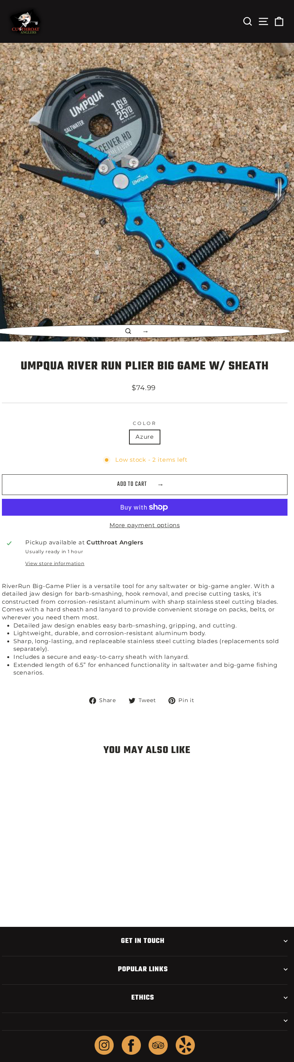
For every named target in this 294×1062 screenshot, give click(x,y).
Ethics (142, 998)
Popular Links (143, 969)
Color (145, 423)
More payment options (144, 525)
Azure (145, 436)
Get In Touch (143, 941)
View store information (54, 563)
